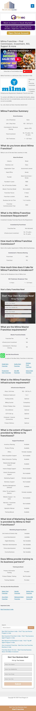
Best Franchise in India (7, 609)
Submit (18, 320)
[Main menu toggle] (32, 6)
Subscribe (28, 71)
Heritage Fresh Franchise (28, 365)
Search (4, 625)
